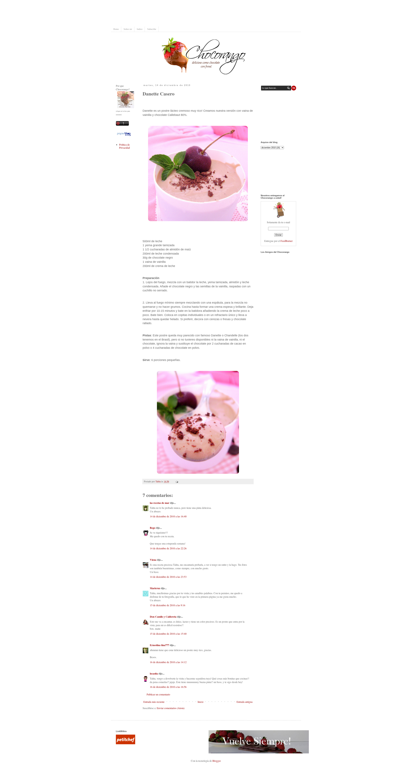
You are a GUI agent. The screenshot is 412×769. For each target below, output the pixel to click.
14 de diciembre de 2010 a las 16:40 (168, 516)
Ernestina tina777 (159, 645)
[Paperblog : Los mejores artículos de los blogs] (124, 135)
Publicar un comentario (158, 694)
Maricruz (155, 588)
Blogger (216, 760)
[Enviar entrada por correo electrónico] (176, 481)
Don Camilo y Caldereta (163, 616)
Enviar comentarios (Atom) (170, 708)
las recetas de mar (159, 503)
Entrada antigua (245, 701)
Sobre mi (128, 29)
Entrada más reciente (153, 701)
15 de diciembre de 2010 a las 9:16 (167, 605)
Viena (153, 560)
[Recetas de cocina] (125, 743)
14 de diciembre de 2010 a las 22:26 (168, 548)
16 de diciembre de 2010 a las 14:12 (168, 662)
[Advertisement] (174, 13)
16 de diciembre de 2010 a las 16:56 (168, 686)
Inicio (200, 701)
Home (116, 29)
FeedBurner (287, 241)
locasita (154, 673)
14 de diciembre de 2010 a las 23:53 (168, 576)
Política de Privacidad (124, 146)
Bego (152, 528)
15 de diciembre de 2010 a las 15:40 (168, 633)
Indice (139, 29)
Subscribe (151, 29)
